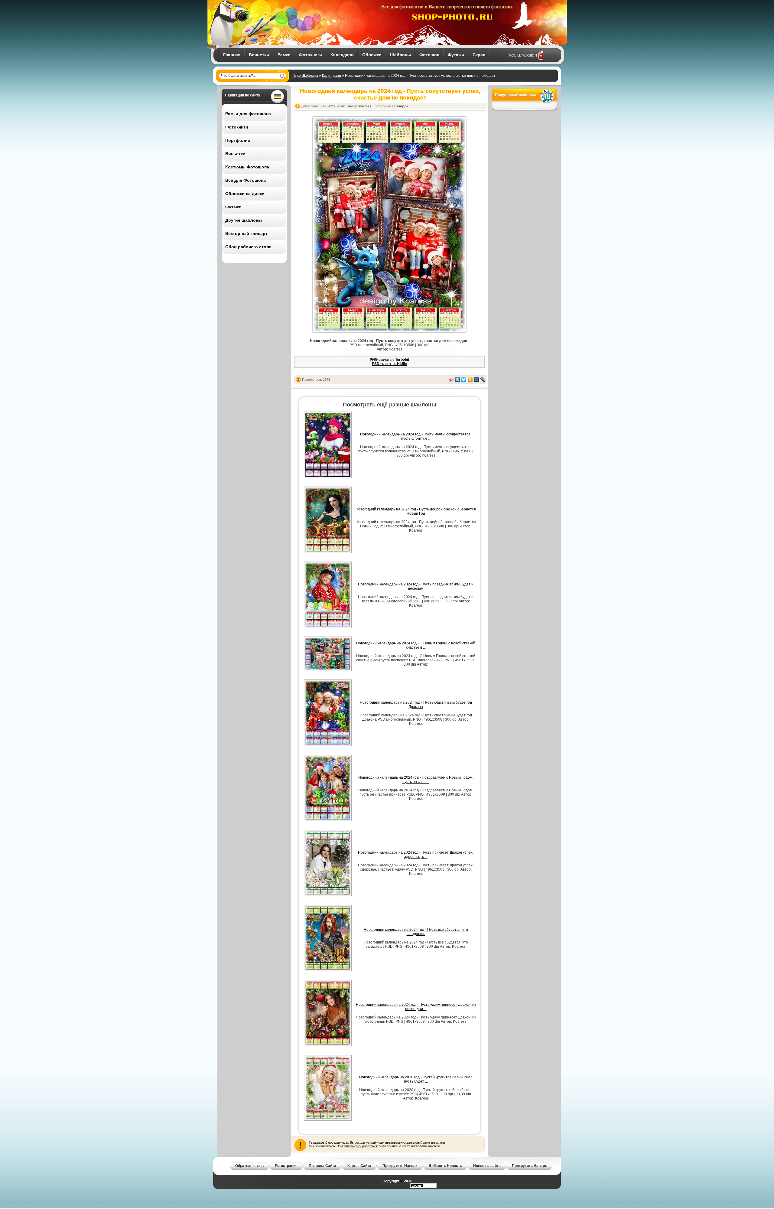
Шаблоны (400, 54)
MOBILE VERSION (523, 55)
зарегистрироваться (361, 1146)
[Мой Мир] (476, 379)
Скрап (479, 54)
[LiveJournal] (483, 379)
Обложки (372, 54)
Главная (231, 54)
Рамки (284, 54)
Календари (342, 54)
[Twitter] (464, 379)
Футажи (456, 54)
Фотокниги (310, 54)
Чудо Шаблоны (305, 75)
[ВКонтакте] (457, 379)
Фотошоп (429, 54)
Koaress (365, 106)
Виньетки (259, 54)
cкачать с (389, 359)
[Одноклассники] (470, 379)
